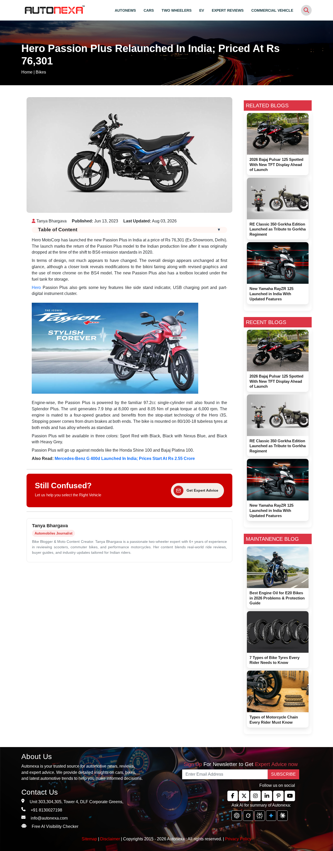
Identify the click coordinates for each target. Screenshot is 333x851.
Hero (36, 287)
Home (27, 72)
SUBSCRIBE (283, 774)
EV (201, 10)
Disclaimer (110, 839)
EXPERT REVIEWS (228, 10)
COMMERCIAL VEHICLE (272, 10)
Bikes (41, 72)
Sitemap (90, 839)
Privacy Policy (238, 839)
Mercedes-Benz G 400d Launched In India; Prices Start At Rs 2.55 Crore (125, 458)
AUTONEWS (125, 10)
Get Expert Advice (202, 490)
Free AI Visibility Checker (55, 826)
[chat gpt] (237, 815)
